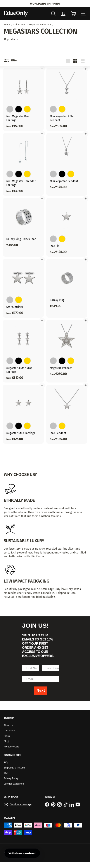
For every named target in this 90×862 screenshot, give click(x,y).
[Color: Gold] (27, 109)
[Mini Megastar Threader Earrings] (23, 164)
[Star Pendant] (66, 414)
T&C (6, 773)
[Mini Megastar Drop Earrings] (23, 99)
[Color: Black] (18, 109)
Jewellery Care (11, 746)
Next (40, 690)
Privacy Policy (11, 778)
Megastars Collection (40, 24)
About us (8, 725)
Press (7, 736)
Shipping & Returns (14, 767)
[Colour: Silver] (53, 238)
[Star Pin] (66, 227)
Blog (6, 741)
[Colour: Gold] (62, 238)
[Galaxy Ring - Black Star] (23, 224)
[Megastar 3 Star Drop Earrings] (23, 351)
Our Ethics (9, 730)
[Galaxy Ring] (66, 284)
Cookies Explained (14, 783)
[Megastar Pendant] (66, 349)
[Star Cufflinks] (23, 288)
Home (7, 24)
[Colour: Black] (18, 360)
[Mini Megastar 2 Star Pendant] (66, 99)
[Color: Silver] (9, 109)
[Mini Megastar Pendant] (66, 162)
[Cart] (73, 13)
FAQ (6, 762)
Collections (19, 24)
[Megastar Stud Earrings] (23, 414)
